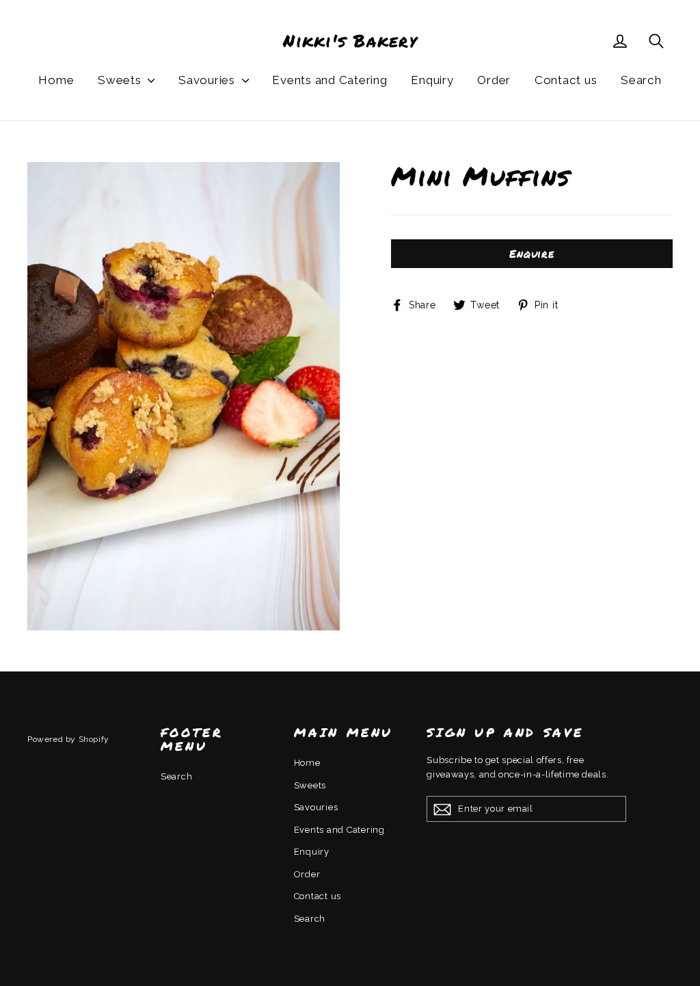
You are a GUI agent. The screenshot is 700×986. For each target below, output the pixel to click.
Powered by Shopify (68, 739)
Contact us (566, 80)
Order (494, 80)
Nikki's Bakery (350, 41)
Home (56, 80)
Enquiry (432, 80)
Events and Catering (329, 80)
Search (641, 80)
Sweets (121, 80)
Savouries (208, 80)
